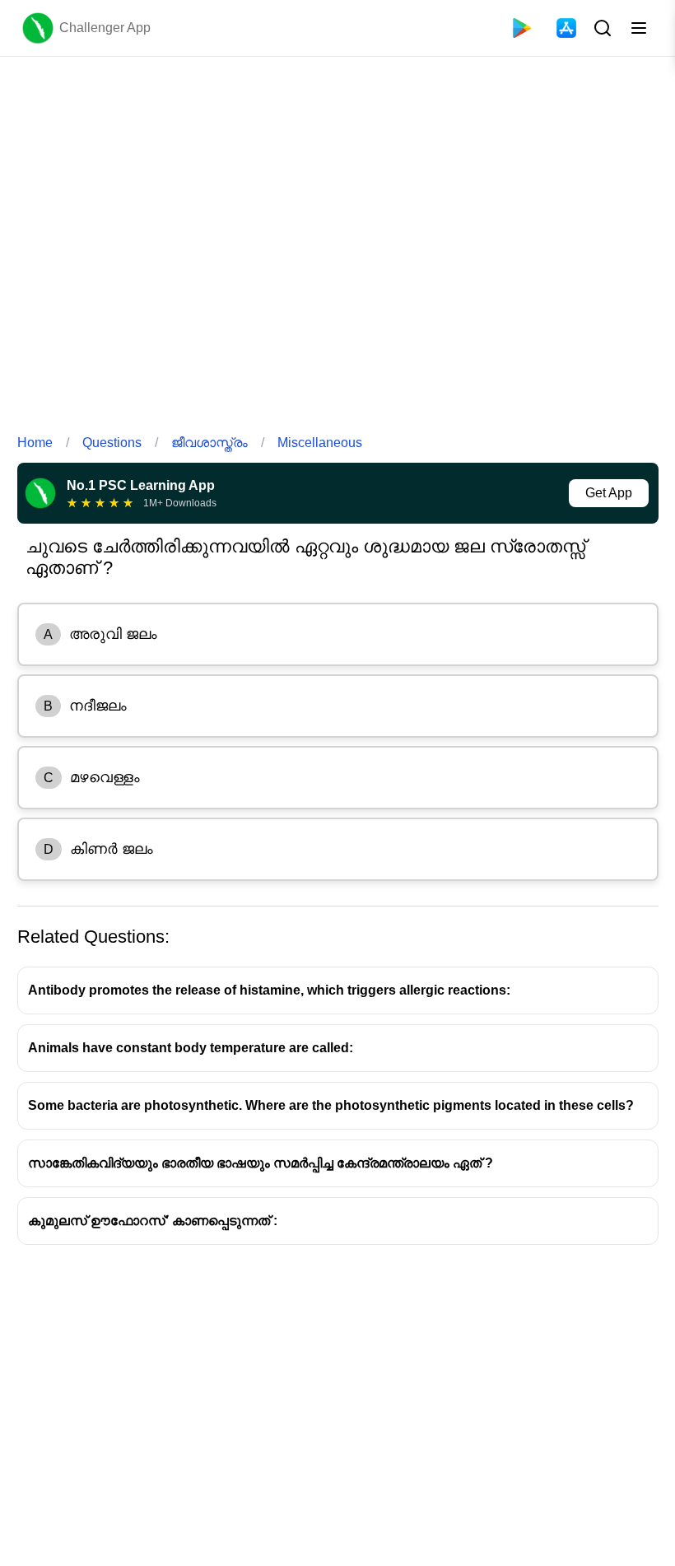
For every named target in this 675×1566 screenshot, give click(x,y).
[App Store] (566, 28)
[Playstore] (522, 28)
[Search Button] (600, 28)
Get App (608, 493)
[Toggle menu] (638, 28)
